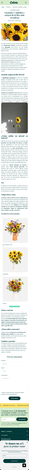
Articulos (8, 7)
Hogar (2, 7)
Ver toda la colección (14, 306)
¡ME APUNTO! (14, 461)
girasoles (7, 47)
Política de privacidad (16, 423)
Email (3, 368)
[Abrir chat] (24, 465)
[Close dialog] (27, 442)
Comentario (4, 375)
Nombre (3, 360)
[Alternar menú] (2, 2)
